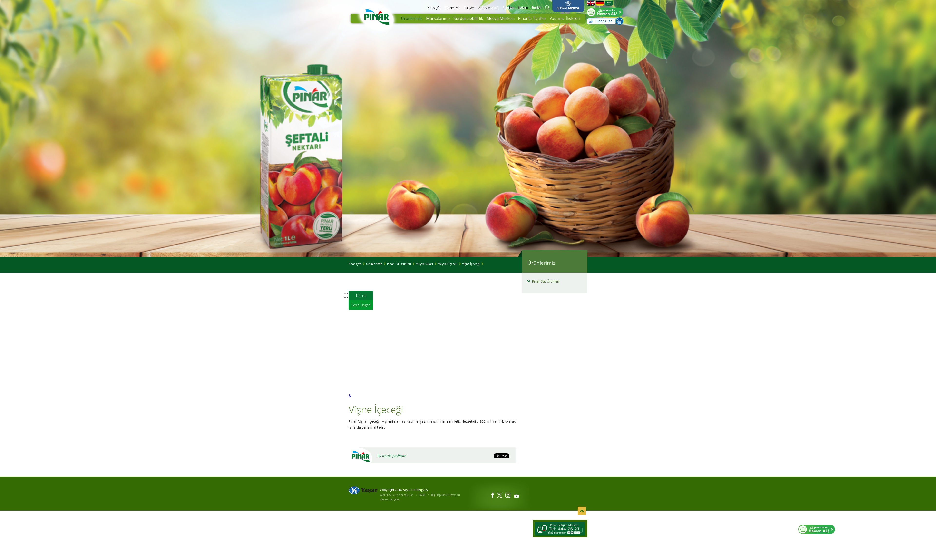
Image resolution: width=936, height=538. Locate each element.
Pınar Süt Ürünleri (399, 264)
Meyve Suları (424, 264)
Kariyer (469, 7)
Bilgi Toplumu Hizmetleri (445, 495)
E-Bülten (508, 7)
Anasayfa (434, 7)
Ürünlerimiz (412, 18)
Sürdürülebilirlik (468, 18)
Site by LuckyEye (389, 499)
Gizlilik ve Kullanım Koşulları (397, 495)
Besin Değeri (360, 305)
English (536, 7)
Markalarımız (438, 18)
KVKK (422, 495)
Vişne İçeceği (471, 264)
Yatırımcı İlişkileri (565, 18)
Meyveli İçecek (447, 264)
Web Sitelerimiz (488, 7)
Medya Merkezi (501, 18)
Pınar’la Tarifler (532, 18)
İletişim (523, 7)
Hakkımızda (452, 7)
